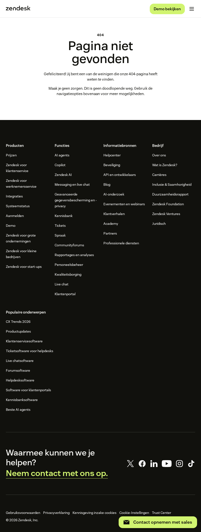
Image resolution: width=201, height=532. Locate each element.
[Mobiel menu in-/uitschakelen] (191, 8)
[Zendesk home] (18, 9)
